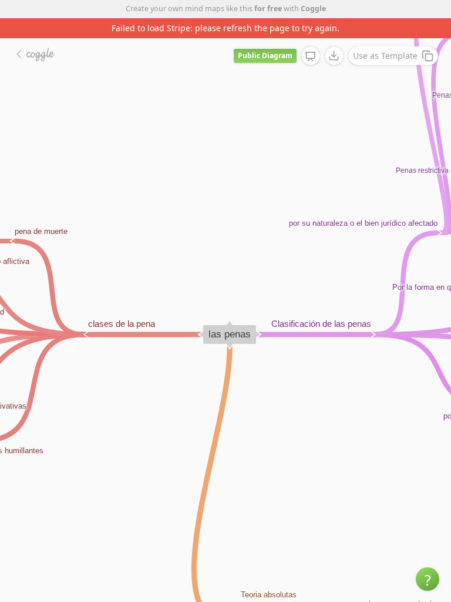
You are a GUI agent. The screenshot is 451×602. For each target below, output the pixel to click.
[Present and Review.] (310, 56)
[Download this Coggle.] (334, 55)
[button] (427, 579)
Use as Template (385, 55)
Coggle (313, 9)
